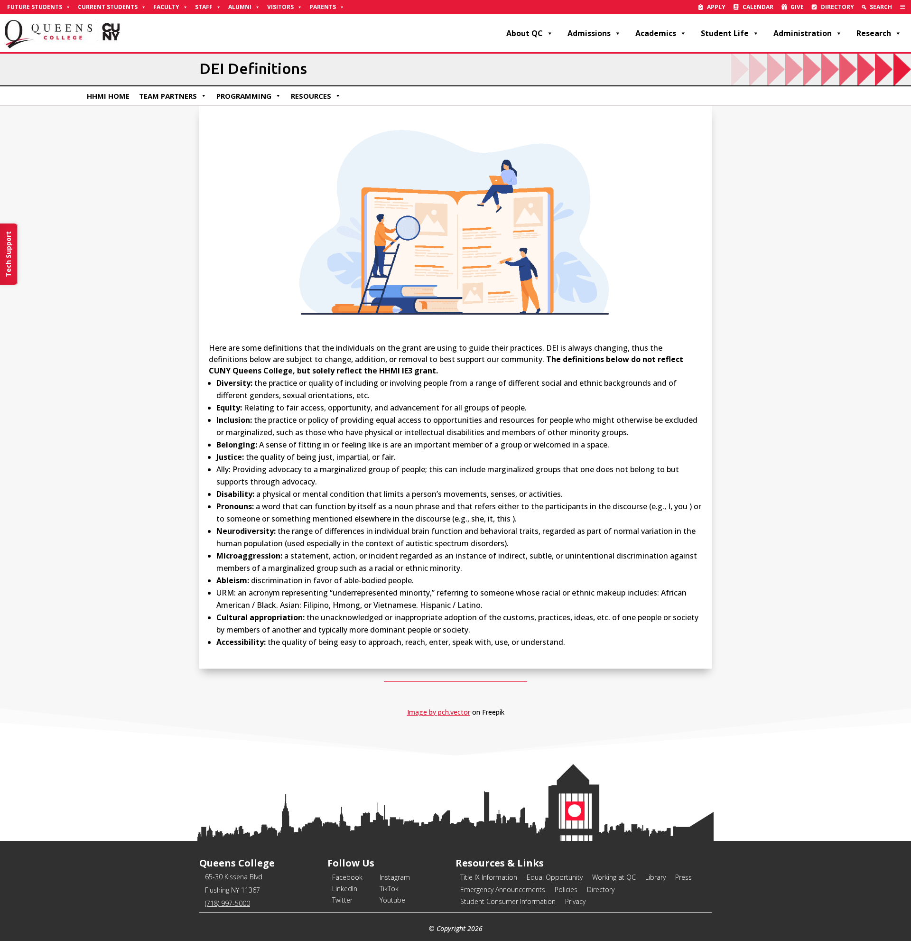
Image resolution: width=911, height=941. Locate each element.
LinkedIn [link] (344, 888)
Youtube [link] (392, 899)
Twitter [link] (342, 899)
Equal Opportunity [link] (555, 877)
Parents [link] (322, 7)
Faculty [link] (166, 7)
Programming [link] (243, 96)
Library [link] (655, 877)
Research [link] (873, 33)
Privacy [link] (575, 901)
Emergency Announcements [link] (502, 889)
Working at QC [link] (614, 877)
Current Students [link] (108, 7)
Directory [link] (837, 7)
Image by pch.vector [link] (438, 712)
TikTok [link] (389, 888)
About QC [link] (524, 33)
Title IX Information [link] (488, 877)
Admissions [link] (589, 33)
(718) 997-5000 (227, 903)
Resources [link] (311, 96)
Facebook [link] (347, 877)
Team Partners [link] (168, 96)
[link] (903, 7)
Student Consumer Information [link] (508, 901)
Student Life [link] (725, 33)
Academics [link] (655, 33)
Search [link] (881, 7)
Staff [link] (204, 7)
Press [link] (683, 877)
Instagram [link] (395, 877)
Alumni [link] (239, 7)
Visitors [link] (280, 7)
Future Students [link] (34, 7)
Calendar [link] (758, 7)
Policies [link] (566, 889)
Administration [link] (802, 33)
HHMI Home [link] (108, 96)
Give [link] (797, 7)
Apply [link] (716, 7)
